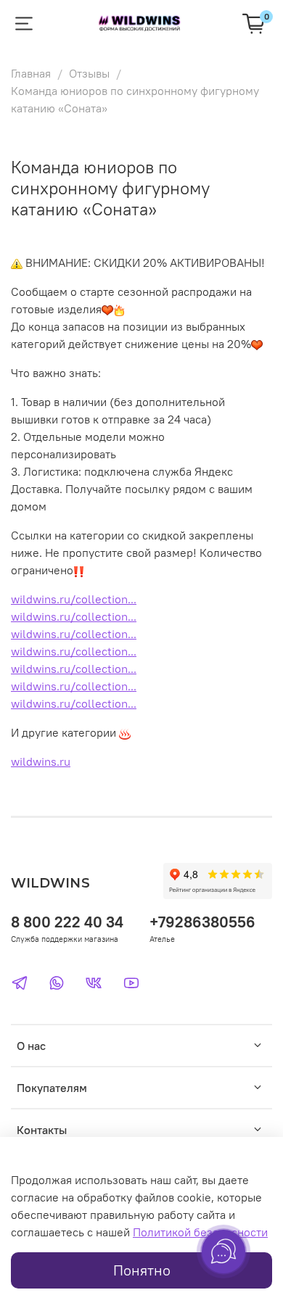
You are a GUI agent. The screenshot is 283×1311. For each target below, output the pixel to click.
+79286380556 (202, 922)
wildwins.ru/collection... (73, 599)
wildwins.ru (40, 761)
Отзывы (89, 73)
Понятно (142, 1270)
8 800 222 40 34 (67, 922)
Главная (31, 73)
